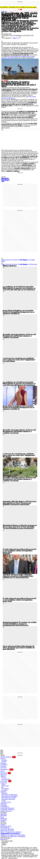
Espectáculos (5, 779)
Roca (2, 817)
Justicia (3, 762)
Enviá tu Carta (6, 802)
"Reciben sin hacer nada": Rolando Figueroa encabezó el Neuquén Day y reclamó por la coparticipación (18, 576)
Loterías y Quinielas (7, 829)
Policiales (3, 803)
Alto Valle (3, 815)
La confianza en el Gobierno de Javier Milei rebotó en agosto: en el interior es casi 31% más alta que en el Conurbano (19, 288)
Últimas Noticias (7, 757)
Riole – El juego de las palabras (11, 832)
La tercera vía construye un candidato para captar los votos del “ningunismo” (19, 359)
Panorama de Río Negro (9, 796)
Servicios (3, 768)
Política (3, 759)
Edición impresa (6, 811)
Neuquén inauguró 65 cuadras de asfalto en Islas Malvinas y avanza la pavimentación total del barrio (20, 623)
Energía (4, 12)
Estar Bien (5, 781)
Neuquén (3, 814)
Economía (3, 765)
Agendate (5, 773)
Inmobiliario (4, 806)
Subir (4, 844)
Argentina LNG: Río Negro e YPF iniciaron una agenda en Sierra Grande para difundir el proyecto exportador (19, 503)
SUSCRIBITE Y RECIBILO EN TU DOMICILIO (18, 7)
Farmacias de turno (7, 830)
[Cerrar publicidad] (1, 751)
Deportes (3, 775)
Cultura (2, 776)
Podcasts (3, 805)
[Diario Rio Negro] (2, 846)
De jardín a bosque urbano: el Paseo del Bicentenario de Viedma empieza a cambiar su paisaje (19, 335)
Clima (3, 784)
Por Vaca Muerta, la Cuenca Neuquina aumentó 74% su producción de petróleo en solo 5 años (18, 84)
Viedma (3, 821)
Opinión (3, 792)
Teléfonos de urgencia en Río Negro (12, 835)
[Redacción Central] (2, 32)
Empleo (3, 824)
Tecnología (5, 789)
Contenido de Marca (7, 809)
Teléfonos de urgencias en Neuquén (12, 836)
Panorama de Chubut (8, 798)
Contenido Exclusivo (7, 808)
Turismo (3, 766)
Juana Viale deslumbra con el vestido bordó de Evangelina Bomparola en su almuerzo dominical (18, 312)
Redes (2, 771)
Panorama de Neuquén (9, 795)
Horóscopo (5, 786)
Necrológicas (4, 827)
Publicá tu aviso (5, 826)
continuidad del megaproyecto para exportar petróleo (18, 57)
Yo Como (4, 790)
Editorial (4, 793)
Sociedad (3, 783)
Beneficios (4, 839)
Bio (2, 787)
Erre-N (3, 778)
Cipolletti (3, 820)
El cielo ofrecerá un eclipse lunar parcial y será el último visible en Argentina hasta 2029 (19, 550)
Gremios (4, 760)
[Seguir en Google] (2, 46)
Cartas (3, 801)
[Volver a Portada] (20, 9)
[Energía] (3, 11)
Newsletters (6, 769)
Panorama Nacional (8, 799)
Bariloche (3, 818)
